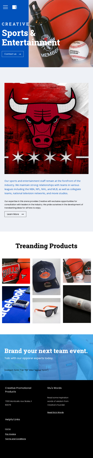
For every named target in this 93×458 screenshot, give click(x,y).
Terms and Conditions (15, 438)
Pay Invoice (10, 434)
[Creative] (14, 6)
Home (8, 429)
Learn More (13, 214)
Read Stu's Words (55, 412)
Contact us (10, 53)
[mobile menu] (5, 7)
